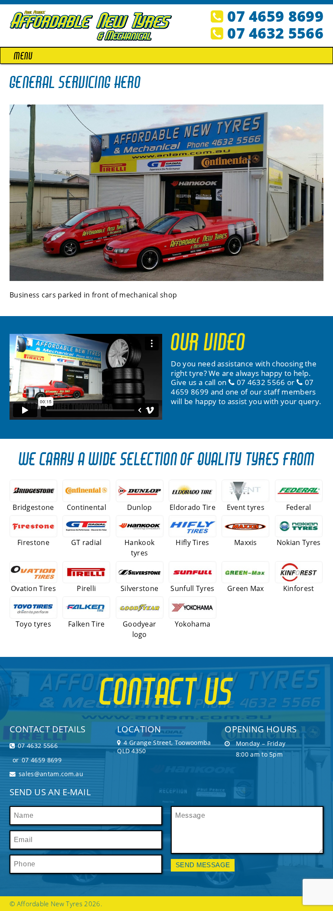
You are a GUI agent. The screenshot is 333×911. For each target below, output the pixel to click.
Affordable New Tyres (49, 903)
